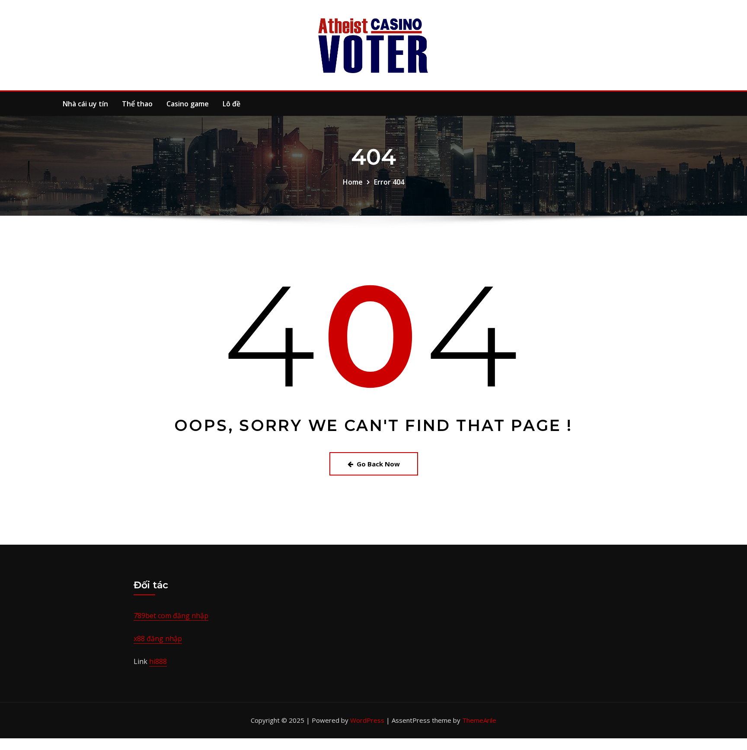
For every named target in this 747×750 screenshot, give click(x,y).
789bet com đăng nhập (171, 615)
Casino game (187, 104)
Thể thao (137, 104)
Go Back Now (378, 464)
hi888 (158, 661)
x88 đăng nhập (158, 638)
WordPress (367, 720)
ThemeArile (479, 720)
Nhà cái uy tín (85, 104)
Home (353, 182)
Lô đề (231, 104)
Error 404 (389, 182)
